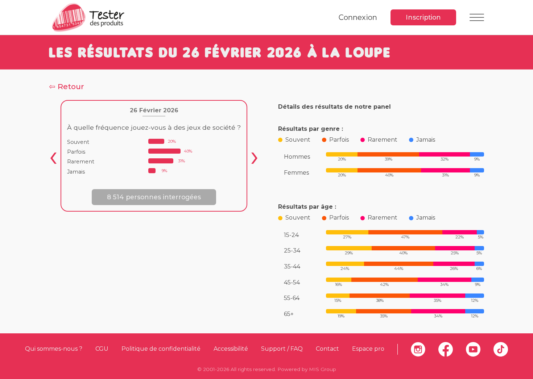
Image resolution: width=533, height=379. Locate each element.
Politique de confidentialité (161, 348)
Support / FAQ (282, 348)
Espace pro (368, 348)
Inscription (423, 17)
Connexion (358, 17)
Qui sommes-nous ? (53, 348)
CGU (101, 348)
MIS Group (322, 369)
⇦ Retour (66, 86)
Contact (327, 348)
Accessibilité (231, 348)
